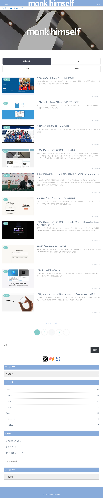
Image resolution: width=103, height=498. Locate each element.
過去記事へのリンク (14, 441)
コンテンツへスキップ (11, 8)
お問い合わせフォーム (14, 453)
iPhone (76, 61)
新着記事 (26, 61)
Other (76, 69)
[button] (96, 461)
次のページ (51, 323)
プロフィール (11, 447)
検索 (5, 345)
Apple (26, 69)
